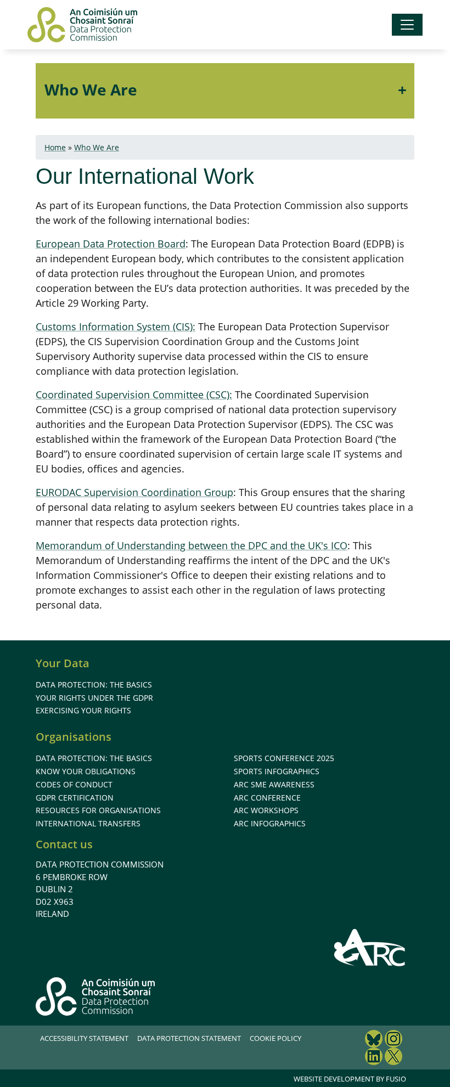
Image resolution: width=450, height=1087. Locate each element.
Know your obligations (86, 771)
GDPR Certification (75, 797)
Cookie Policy (275, 1038)
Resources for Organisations (98, 810)
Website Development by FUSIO (350, 1079)
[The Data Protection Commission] (82, 24)
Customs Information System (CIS (113, 326)
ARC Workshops (266, 810)
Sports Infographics (276, 771)
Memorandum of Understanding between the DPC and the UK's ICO (191, 545)
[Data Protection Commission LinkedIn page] (374, 1057)
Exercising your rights (83, 710)
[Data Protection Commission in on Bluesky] (374, 1040)
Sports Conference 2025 (284, 758)
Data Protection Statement (189, 1038)
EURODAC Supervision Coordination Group (134, 492)
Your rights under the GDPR (94, 697)
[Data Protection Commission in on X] (393, 1057)
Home (55, 147)
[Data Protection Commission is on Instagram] (393, 1040)
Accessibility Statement (84, 1038)
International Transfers (88, 823)
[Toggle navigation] (407, 25)
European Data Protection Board (110, 243)
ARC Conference (267, 797)
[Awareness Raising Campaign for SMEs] (370, 947)
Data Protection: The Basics (94, 684)
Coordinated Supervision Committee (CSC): (134, 394)
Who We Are (90, 89)
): (192, 326)
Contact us (64, 844)
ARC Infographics (270, 823)
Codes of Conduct (74, 784)
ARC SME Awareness (274, 784)
